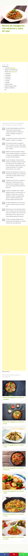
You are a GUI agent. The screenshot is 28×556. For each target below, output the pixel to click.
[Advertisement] (14, 48)
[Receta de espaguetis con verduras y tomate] (14, 535)
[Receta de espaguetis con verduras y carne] (14, 512)
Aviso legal (6, 552)
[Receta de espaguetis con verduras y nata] (14, 443)
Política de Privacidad (18, 552)
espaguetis (12, 68)
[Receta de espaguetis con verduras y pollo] (14, 489)
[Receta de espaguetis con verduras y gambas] (14, 395)
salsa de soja (13, 71)
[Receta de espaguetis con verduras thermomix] (14, 466)
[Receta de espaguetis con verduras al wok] (14, 420)
